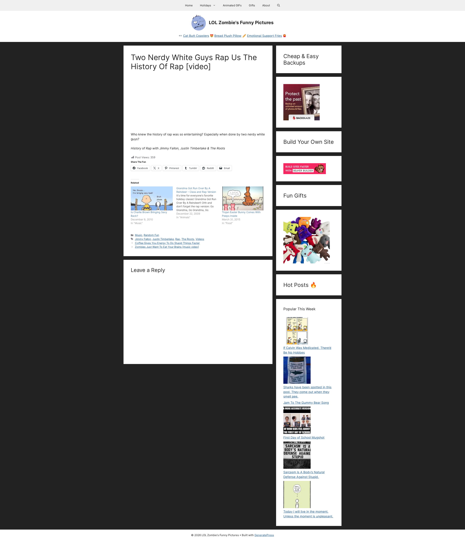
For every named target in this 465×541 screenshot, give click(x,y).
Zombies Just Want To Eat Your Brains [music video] (167, 246)
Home (189, 5)
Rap (177, 239)
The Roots (187, 239)
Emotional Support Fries (264, 36)
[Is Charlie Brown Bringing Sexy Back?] (152, 198)
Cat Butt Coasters (196, 36)
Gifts (252, 5)
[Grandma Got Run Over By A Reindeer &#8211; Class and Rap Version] (199, 202)
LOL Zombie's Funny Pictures (241, 22)
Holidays (205, 5)
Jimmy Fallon (143, 239)
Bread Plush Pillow (227, 36)
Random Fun (151, 235)
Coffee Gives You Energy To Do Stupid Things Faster (167, 243)
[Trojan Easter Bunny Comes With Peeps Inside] (243, 198)
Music (138, 235)
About (266, 5)
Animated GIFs (232, 5)
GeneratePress (264, 535)
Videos (200, 239)
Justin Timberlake (163, 239)
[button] (279, 5)
